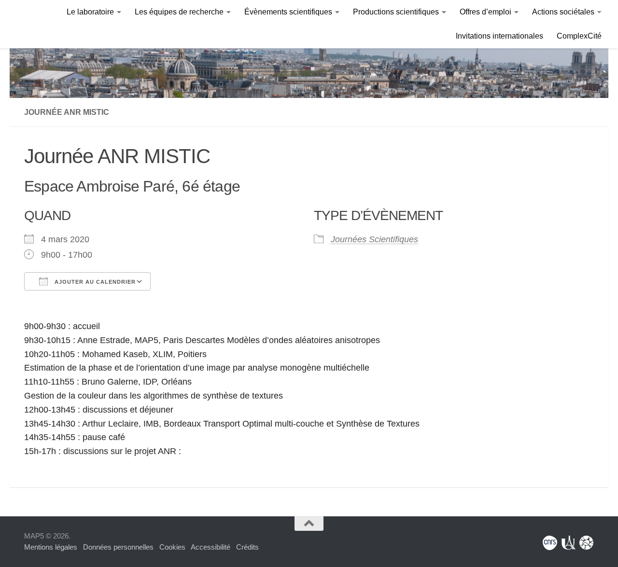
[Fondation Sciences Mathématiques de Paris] (586, 543)
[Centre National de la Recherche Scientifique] (550, 543)
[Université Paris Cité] (568, 543)
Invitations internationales (499, 36)
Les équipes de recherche (179, 12)
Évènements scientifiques (288, 12)
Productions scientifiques (396, 12)
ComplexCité (579, 36)
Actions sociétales (563, 12)
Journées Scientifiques (374, 239)
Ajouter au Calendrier (94, 282)
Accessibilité (210, 547)
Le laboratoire (90, 12)
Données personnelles (118, 547)
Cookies (172, 547)
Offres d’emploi (485, 12)
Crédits (247, 547)
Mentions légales (50, 547)
